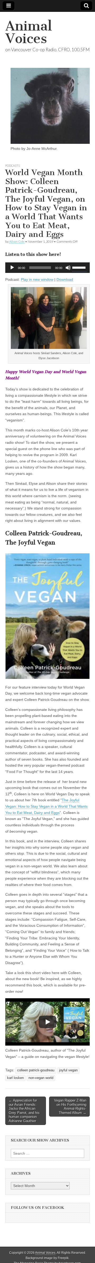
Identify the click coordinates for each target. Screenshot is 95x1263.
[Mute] (68, 267)
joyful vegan (68, 1070)
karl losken (15, 1078)
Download (64, 279)
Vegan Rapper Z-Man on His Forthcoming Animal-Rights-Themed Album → (70, 1106)
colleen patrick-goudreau (35, 1070)
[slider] (79, 267)
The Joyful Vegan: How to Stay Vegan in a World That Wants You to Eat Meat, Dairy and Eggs (46, 806)
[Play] (12, 267)
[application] (47, 267)
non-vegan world (40, 1078)
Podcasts (12, 165)
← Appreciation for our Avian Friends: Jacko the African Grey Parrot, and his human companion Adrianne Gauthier (24, 1110)
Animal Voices (28, 32)
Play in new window (37, 279)
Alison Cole (17, 241)
